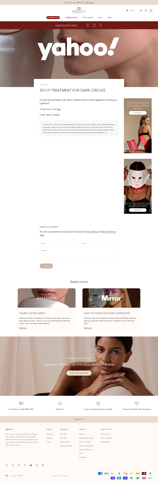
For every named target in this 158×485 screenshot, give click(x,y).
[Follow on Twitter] (13, 465)
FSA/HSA (63, 434)
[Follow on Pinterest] (25, 465)
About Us (50, 434)
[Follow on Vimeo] (43, 465)
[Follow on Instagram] (19, 465)
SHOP (100, 17)
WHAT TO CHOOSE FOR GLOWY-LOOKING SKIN (107, 313)
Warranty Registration (86, 445)
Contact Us (83, 457)
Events (49, 442)
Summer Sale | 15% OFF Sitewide (66, 25)
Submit (46, 266)
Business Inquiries (66, 445)
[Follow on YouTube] (31, 465)
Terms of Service (109, 231)
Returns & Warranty (85, 449)
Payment (82, 434)
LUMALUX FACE (71, 17)
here (59, 109)
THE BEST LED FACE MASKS (32, 313)
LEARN (109, 17)
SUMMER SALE (53, 17)
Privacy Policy (91, 231)
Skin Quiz (63, 438)
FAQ (80, 453)
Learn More (89, 2)
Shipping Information (86, 438)
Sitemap (49, 438)
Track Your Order (85, 442)
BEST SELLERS (88, 17)
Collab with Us (65, 442)
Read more (23, 328)
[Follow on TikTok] (37, 465)
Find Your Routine (79, 373)
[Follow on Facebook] (7, 465)
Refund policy (105, 442)
